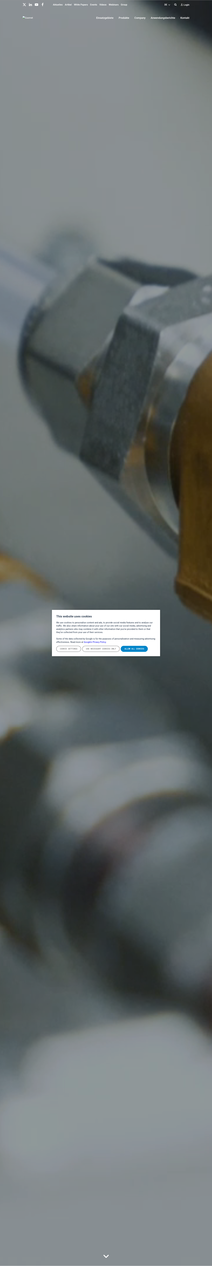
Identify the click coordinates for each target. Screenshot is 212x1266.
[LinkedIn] (30, 4)
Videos (102, 4)
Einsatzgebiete (104, 17)
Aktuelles (58, 4)
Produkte (124, 17)
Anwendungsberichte (163, 17)
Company (140, 17)
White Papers (81, 4)
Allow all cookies (134, 648)
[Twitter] (24, 4)
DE (166, 4)
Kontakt (184, 17)
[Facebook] (42, 4)
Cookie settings (68, 648)
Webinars (114, 4)
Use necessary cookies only (101, 648)
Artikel (68, 4)
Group (124, 4)
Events (93, 4)
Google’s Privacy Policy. (95, 642)
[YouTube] (36, 4)
